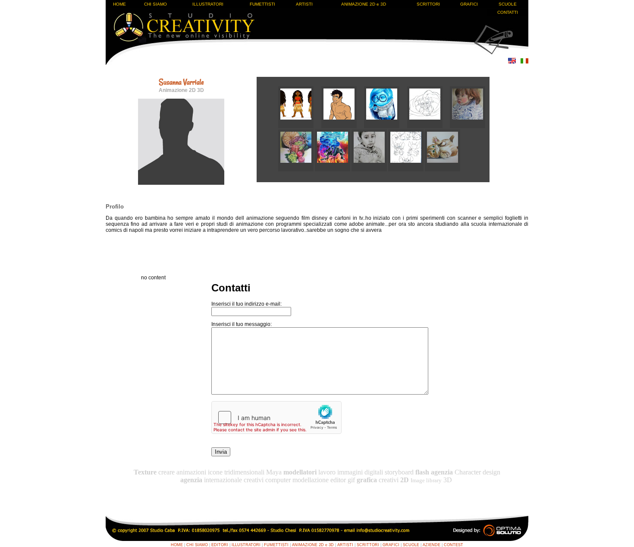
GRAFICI (469, 4)
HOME (119, 4)
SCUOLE (508, 4)
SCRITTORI (428, 4)
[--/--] (299, 126)
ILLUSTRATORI (207, 4)
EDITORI (219, 545)
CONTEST (453, 545)
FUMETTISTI (262, 4)
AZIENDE (431, 545)
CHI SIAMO (155, 4)
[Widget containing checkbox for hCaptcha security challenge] (276, 417)
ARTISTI (304, 4)
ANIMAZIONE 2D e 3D (363, 4)
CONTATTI (507, 12)
